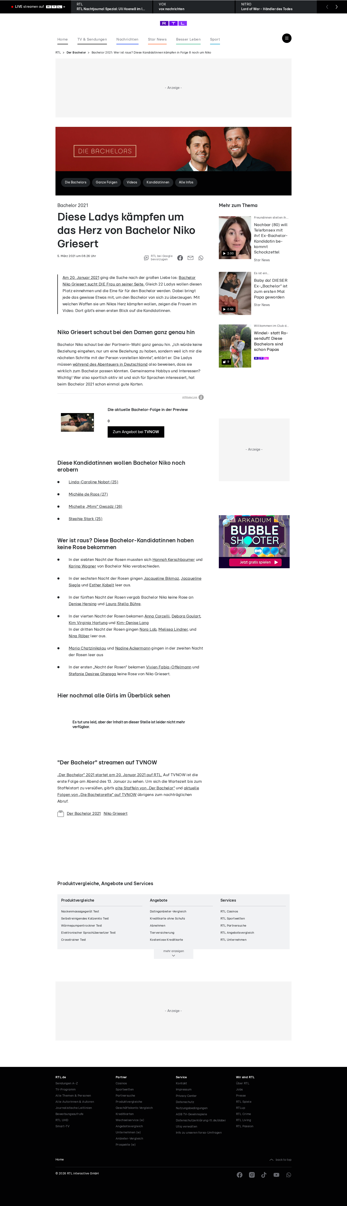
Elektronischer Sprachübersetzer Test (88, 932)
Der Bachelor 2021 (84, 814)
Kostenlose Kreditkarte (166, 939)
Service (181, 1077)
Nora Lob (148, 629)
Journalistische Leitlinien (73, 1108)
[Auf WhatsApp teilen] (201, 258)
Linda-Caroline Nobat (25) (93, 482)
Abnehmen (157, 925)
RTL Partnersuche (233, 925)
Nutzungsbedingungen (192, 1108)
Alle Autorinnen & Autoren (74, 1101)
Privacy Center (186, 1096)
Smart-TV (62, 1126)
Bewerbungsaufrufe (69, 1114)
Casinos (121, 1083)
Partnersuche (125, 1095)
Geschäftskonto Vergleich (134, 1108)
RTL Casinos (229, 911)
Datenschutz (185, 1102)
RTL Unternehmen (233, 939)
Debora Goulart (186, 616)
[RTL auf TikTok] (264, 1175)
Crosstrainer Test (73, 939)
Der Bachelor (76, 52)
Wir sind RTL (245, 1077)
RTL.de (60, 1077)
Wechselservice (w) (130, 1120)
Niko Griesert (115, 814)
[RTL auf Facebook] (239, 1175)
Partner (121, 1077)
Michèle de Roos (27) (88, 494)
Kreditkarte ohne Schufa (167, 918)
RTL (58, 52)
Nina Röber (79, 636)
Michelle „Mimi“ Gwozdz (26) (96, 507)
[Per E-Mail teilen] (190, 258)
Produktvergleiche (129, 1101)
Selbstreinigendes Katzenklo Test (85, 918)
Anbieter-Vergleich (129, 1138)
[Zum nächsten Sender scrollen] (336, 7)
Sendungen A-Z (66, 1083)
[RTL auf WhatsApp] (289, 1175)
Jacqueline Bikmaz (161, 578)
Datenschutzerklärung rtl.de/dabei (201, 1120)
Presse (241, 1095)
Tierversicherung (162, 932)
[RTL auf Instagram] (252, 1175)
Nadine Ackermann (132, 648)
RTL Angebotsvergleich (237, 932)
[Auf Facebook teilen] (180, 258)
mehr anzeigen (173, 951)
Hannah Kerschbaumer (173, 560)
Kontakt (181, 1083)
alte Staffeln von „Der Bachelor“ (145, 788)
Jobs (239, 1089)
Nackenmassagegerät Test (80, 911)
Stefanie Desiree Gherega (92, 674)
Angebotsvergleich (129, 1126)
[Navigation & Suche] (287, 38)
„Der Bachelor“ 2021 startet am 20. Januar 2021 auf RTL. (109, 775)
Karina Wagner (82, 566)
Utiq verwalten (186, 1126)
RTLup (240, 1108)
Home (59, 1159)
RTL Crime (243, 1114)
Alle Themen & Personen (73, 1095)
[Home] (173, 23)
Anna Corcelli (157, 616)
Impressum (184, 1089)
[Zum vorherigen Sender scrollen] (327, 7)
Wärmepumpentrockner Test (81, 925)
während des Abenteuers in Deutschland (110, 364)
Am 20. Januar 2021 (81, 278)
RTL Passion (244, 1126)
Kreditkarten (125, 1114)
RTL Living (243, 1120)
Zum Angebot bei (136, 432)
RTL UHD (61, 1120)
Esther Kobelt (101, 585)
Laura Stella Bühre (123, 604)
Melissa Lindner (173, 629)
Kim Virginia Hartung (88, 623)
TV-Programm (65, 1089)
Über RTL (242, 1083)
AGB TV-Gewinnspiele (191, 1114)
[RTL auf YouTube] (276, 1175)
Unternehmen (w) (128, 1132)
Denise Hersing (83, 604)
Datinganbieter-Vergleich (168, 911)
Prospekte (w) (126, 1144)
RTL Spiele (243, 1101)
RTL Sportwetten (232, 918)
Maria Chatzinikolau (87, 648)
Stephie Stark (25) (85, 519)
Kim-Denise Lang (133, 623)
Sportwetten (125, 1089)
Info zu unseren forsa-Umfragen (199, 1132)
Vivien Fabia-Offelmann (168, 667)
